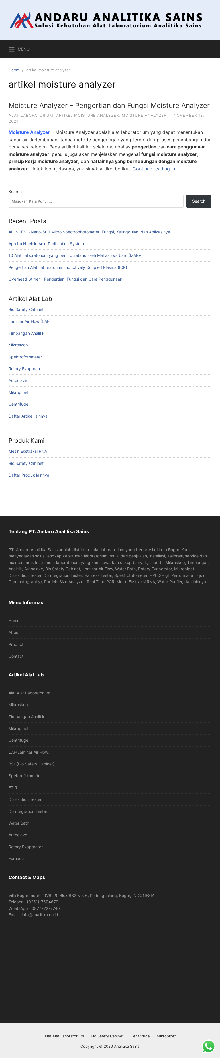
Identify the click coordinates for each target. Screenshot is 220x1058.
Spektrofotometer (25, 356)
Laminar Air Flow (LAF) (30, 321)
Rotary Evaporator (26, 368)
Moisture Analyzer (29, 132)
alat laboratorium (31, 115)
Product (16, 644)
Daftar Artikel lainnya (28, 416)
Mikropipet (19, 392)
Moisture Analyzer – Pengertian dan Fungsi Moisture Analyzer (109, 105)
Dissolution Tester (25, 799)
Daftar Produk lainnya (29, 475)
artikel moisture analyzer (87, 115)
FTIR (13, 787)
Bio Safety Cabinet (26, 309)
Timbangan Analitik (26, 333)
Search (15, 191)
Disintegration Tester (28, 811)
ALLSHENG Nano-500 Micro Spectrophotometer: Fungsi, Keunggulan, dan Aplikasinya (89, 231)
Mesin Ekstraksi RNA (28, 451)
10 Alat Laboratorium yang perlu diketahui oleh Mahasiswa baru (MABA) (76, 255)
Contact (16, 656)
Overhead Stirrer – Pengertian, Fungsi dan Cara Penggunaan (65, 279)
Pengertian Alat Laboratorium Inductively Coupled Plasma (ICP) (68, 267)
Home (14, 70)
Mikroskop (18, 344)
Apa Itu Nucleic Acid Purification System (46, 243)
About (14, 632)
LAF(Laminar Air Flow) (29, 752)
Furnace (16, 858)
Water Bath (19, 823)
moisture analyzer (144, 115)
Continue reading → (154, 169)
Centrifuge (18, 404)
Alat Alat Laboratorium (29, 692)
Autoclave (18, 380)
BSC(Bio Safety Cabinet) (31, 763)
